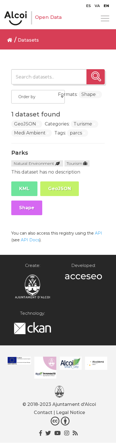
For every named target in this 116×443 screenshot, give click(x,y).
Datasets (28, 40)
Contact (43, 412)
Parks (19, 152)
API (98, 233)
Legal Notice (70, 412)
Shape (26, 207)
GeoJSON (59, 188)
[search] (95, 76)
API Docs (30, 239)
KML (24, 188)
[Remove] (98, 95)
